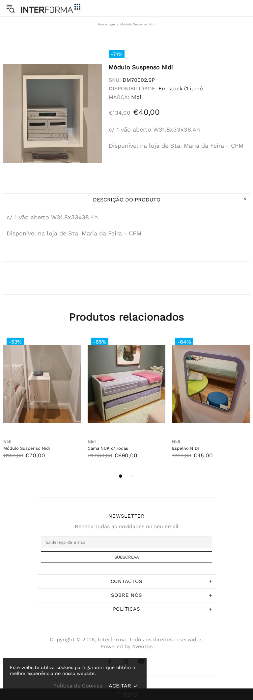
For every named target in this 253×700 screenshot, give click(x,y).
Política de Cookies (77, 686)
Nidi (136, 97)
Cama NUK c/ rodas (108, 448)
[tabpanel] (42, 403)
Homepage (106, 24)
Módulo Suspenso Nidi (26, 448)
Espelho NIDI (185, 448)
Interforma (50, 8)
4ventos (142, 646)
